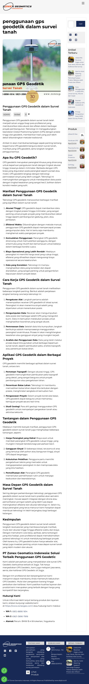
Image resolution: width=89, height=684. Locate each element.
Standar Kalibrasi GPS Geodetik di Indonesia (76, 104)
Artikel (17, 114)
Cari (80, 24)
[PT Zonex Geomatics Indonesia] (17, 9)
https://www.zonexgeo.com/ (19, 606)
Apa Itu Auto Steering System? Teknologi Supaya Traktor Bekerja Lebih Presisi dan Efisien (76, 76)
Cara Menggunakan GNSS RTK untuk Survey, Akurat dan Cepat (76, 91)
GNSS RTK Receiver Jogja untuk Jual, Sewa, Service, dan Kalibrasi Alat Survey (76, 62)
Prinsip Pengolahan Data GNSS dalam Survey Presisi (76, 115)
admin (6, 114)
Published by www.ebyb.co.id (55, 680)
